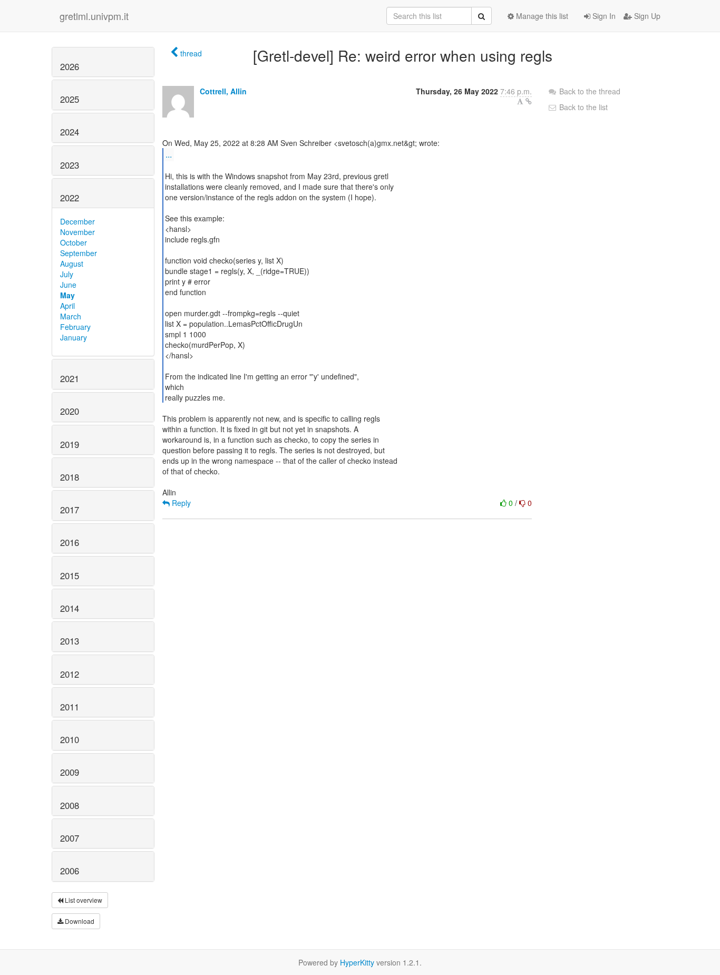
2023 (69, 165)
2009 (69, 772)
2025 (69, 99)
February (75, 326)
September (78, 253)
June (68, 284)
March (70, 316)
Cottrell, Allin (223, 91)
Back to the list (582, 107)
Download (78, 920)
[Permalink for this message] (529, 101)
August (71, 263)
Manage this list (541, 16)
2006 (69, 870)
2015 (69, 575)
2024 (69, 131)
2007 (69, 838)
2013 (69, 641)
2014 (69, 608)
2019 (69, 444)
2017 (69, 509)
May (67, 295)
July (66, 274)
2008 (69, 805)
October (73, 242)
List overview (82, 899)
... (169, 154)
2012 (69, 674)
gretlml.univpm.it (94, 16)
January (73, 337)
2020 (69, 411)
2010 (69, 739)
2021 (69, 378)
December (77, 221)
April (67, 305)
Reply (180, 503)
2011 (69, 706)
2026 (69, 66)
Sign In (603, 16)
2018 (69, 477)
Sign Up (646, 16)
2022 (69, 197)
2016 (69, 542)
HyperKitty (357, 962)
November (77, 232)
